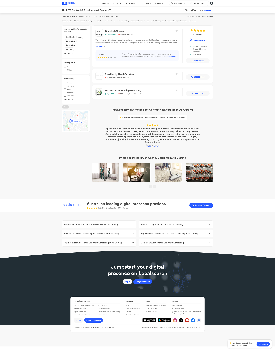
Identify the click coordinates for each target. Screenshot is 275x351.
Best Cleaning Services (74, 37)
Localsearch (65, 16)
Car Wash (69, 49)
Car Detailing (70, 41)
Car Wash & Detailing (84, 16)
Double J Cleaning (152, 146)
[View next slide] (154, 186)
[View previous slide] (150, 186)
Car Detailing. (70, 45)
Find (73, 16)
